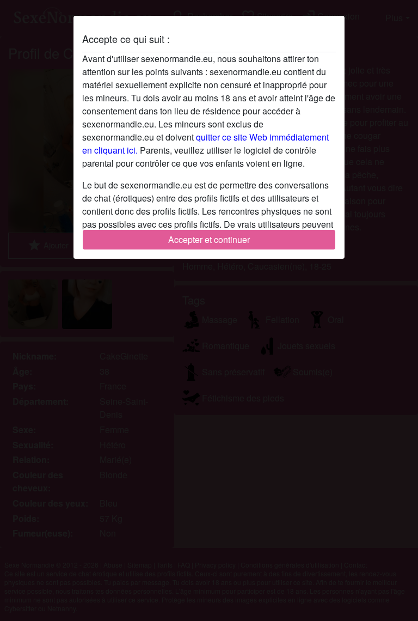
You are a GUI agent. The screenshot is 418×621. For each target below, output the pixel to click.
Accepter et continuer (209, 239)
